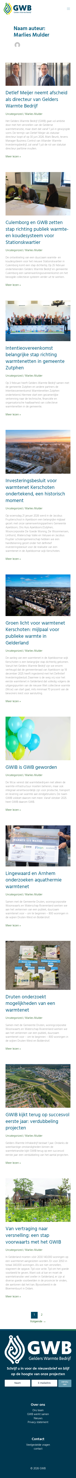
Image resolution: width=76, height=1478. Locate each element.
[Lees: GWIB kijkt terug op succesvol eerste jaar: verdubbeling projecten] (38, 1086)
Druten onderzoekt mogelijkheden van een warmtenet (30, 1003)
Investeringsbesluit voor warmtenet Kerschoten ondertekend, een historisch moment (35, 491)
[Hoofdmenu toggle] (68, 9)
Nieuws (38, 1418)
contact (38, 1449)
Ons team (38, 1410)
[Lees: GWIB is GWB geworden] (38, 738)
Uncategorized (14, 114)
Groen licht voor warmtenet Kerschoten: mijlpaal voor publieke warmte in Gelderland (35, 633)
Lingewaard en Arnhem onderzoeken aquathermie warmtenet (34, 880)
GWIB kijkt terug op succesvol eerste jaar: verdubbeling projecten (37, 1121)
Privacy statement (38, 1422)
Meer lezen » (13, 157)
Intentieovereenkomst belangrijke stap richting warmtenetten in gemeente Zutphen (35, 358)
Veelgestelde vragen (38, 1445)
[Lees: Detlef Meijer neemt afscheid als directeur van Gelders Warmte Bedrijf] (38, 74)
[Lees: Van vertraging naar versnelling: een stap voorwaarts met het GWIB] (38, 1200)
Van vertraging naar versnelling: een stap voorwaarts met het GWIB (33, 1235)
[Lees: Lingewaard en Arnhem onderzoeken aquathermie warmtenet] (38, 846)
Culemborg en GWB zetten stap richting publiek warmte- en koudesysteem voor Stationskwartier (37, 233)
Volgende (38, 1321)
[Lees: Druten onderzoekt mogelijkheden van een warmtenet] (38, 965)
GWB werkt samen (38, 1414)
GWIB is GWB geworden (31, 767)
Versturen (64, 1383)
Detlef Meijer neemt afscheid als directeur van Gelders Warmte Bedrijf (36, 99)
